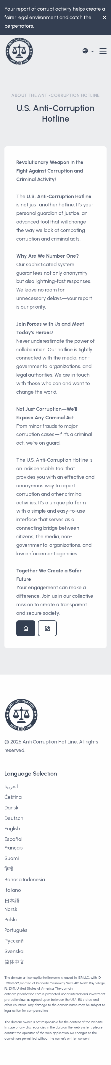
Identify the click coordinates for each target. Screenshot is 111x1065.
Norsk (10, 909)
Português (16, 930)
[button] (88, 51)
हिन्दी (8, 869)
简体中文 (14, 962)
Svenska (13, 951)
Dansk (11, 808)
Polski (10, 919)
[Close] (103, 17)
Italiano (12, 890)
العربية (11, 786)
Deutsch (13, 818)
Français (13, 848)
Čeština (13, 797)
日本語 (12, 901)
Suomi (11, 858)
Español (13, 839)
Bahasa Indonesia (24, 879)
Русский (14, 941)
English (12, 829)
